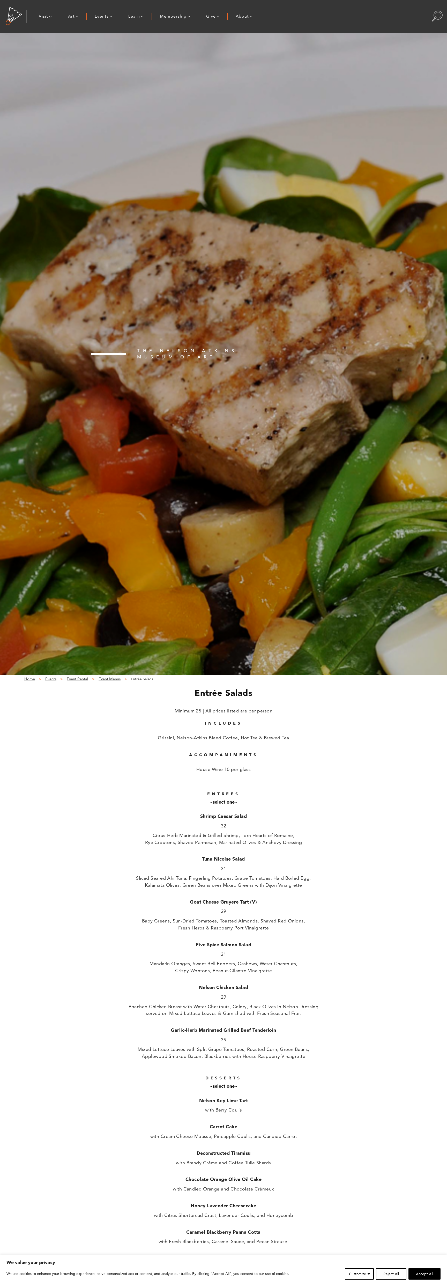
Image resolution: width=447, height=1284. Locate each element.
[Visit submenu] (50, 16)
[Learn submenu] (142, 16)
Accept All (424, 1274)
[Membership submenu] (189, 16)
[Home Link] (14, 16)
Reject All (391, 1274)
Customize (357, 1274)
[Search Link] (437, 16)
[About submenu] (251, 16)
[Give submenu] (218, 16)
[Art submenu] (77, 16)
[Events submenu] (111, 16)
